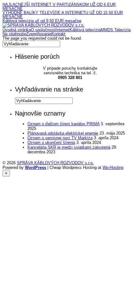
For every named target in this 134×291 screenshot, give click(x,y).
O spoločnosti (43, 30)
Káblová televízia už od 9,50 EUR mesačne (41, 21)
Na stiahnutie (14, 34)
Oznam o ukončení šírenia (51, 142)
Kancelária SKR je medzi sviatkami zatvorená (68, 147)
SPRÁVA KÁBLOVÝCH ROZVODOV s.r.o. (55, 162)
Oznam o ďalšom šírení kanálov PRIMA (63, 123)
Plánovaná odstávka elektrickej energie (62, 133)
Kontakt (58, 34)
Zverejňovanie (38, 34)
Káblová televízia (85, 30)
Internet (62, 30)
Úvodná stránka (16, 30)
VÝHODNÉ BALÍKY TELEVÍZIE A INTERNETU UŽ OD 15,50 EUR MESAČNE (62, 15)
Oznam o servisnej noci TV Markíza (60, 138)
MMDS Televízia (116, 30)
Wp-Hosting (113, 167)
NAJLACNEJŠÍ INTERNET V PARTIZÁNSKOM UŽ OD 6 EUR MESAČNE (59, 6)
